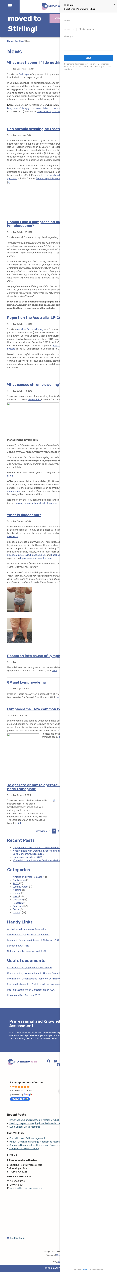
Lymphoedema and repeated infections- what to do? (41, 847)
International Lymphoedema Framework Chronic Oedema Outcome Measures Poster (52, 978)
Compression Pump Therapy (24, 1148)
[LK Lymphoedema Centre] (23, 1062)
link (19, 823)
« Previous (41, 831)
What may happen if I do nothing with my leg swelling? (54, 62)
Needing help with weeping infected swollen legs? (40, 850)
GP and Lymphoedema (26, 682)
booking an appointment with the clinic (36, 503)
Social (16, 909)
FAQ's (16, 883)
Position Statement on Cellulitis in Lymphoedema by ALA (37, 984)
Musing (17, 893)
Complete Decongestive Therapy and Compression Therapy (41, 1145)
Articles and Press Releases (27, 877)
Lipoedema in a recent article (36, 558)
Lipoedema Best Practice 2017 (23, 995)
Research (18, 903)
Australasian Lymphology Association (27, 929)
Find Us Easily (17, 1238)
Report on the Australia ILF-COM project (42, 318)
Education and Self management (27, 1138)
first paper (24, 74)
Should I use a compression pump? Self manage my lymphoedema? (52, 224)
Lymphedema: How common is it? (36, 709)
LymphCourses (21, 886)
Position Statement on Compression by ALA (31, 989)
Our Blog (19, 41)
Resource (18, 906)
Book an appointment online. (51, 178)
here (54, 670)
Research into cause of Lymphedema (39, 656)
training (17, 912)
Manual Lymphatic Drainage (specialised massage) (36, 1141)
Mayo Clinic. (34, 399)
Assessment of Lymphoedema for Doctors (29, 967)
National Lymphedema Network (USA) (27, 951)
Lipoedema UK (37, 555)
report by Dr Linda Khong (29, 329)
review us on (18, 1098)
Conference (19, 880)
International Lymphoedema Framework (28, 934)
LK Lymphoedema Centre (26, 1082)
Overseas (18, 899)
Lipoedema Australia (18, 555)
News (16, 896)
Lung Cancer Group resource (28, 854)
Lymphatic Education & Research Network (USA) (33, 940)
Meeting (17, 890)
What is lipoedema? (24, 515)
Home (10, 41)
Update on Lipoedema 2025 (27, 857)
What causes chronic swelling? (34, 384)
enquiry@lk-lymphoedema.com (26, 1188)
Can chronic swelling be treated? (36, 129)
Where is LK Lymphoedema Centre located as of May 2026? (44, 860)
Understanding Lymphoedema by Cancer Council (33, 973)
